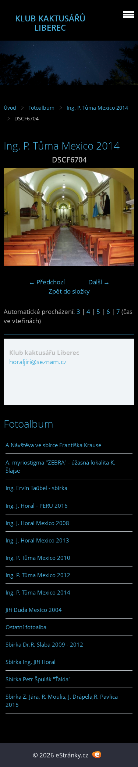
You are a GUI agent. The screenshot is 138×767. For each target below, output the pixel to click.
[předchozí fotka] (15, 217)
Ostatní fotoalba (26, 627)
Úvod (10, 107)
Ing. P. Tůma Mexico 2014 (97, 107)
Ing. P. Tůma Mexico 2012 (38, 575)
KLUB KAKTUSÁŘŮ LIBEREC (50, 23)
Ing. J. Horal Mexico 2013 (37, 540)
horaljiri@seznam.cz (38, 361)
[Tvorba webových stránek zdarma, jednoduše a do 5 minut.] (97, 754)
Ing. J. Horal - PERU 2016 (37, 505)
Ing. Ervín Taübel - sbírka (36, 488)
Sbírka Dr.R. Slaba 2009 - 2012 (44, 644)
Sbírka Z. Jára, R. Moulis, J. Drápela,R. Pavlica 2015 (62, 700)
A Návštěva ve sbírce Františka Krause (53, 445)
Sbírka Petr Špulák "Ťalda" (38, 679)
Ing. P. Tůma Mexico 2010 (38, 557)
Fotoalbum (41, 107)
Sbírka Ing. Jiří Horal (31, 661)
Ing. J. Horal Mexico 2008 (37, 523)
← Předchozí (47, 282)
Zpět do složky (69, 291)
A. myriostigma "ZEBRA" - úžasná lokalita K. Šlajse (60, 466)
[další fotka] (122, 217)
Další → (99, 282)
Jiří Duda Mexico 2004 (34, 609)
